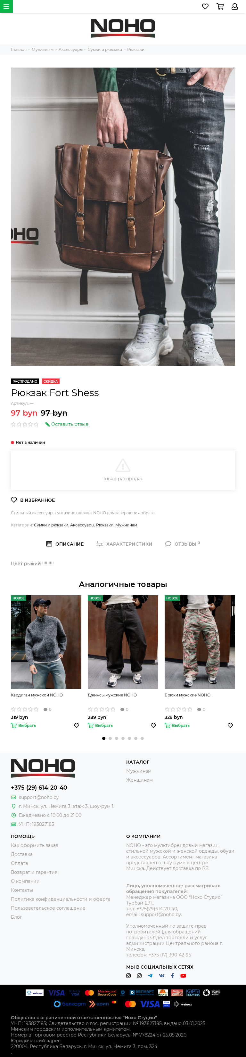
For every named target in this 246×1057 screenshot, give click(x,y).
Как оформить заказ (34, 845)
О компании (25, 881)
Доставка (22, 854)
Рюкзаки (104, 525)
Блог (16, 917)
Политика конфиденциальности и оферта (61, 899)
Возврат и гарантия (34, 872)
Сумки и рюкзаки (51, 525)
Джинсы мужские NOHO (112, 695)
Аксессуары (82, 525)
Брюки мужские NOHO (187, 695)
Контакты (22, 890)
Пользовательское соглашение (48, 908)
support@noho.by (39, 797)
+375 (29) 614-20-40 (39, 787)
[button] (103, 738)
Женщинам (139, 780)
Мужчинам (126, 525)
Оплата (19, 863)
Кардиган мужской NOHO (37, 695)
